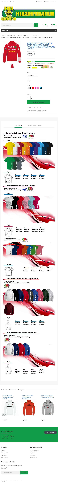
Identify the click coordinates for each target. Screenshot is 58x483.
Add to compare (42, 110)
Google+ (38, 107)
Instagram (13, 1)
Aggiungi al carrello (39, 102)
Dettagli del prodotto (34, 125)
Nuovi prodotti (4, 453)
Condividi (32, 107)
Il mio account (4, 457)
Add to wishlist (32, 110)
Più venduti (3, 455)
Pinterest (10, 1)
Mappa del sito (33, 457)
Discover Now (51, 432)
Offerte (3, 450)
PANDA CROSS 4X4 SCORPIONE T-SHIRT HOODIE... (8, 397)
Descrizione (18, 125)
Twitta (35, 107)
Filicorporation (9, 481)
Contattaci (32, 455)
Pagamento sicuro (34, 450)
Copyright (32, 453)
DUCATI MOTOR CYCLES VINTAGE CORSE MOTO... (47, 396)
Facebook (7, 1)
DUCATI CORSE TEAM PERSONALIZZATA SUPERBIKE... (27, 397)
